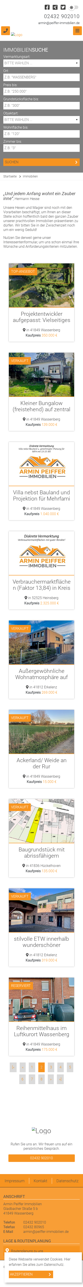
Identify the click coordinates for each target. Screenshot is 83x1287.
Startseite (10, 176)
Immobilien (30, 176)
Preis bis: (10, 85)
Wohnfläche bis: (15, 127)
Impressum (15, 1180)
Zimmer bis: (12, 141)
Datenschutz (67, 1180)
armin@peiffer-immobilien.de (59, 23)
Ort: (6, 71)
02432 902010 (62, 16)
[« (13, 1067)
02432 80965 (33, 1227)
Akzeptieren (21, 1274)
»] (60, 1079)
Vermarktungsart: (16, 57)
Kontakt (40, 1180)
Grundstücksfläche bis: (21, 99)
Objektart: (10, 113)
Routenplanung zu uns (27, 1251)
